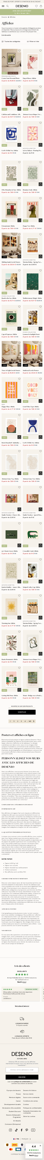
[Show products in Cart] (41, 6)
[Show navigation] (3, 6)
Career (18, 1101)
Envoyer (22, 1077)
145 (30, 721)
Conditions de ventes (30, 1101)
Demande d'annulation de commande (32, 1112)
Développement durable (12, 1104)
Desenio (4, 17)
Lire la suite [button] (6, 35)
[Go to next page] (34, 721)
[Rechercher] (7, 6)
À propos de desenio (14, 1090)
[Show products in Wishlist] (36, 6)
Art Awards (17, 1121)
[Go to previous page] (10, 721)
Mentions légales (15, 1097)
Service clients (28, 1094)
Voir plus (22, 712)
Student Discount (15, 1111)
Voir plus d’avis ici (22, 1006)
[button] (33, 1151)
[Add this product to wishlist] (19, 50)
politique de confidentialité (22, 1082)
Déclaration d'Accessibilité (11, 1108)
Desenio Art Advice (29, 1090)
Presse (18, 1094)
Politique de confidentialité (32, 1108)
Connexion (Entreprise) (13, 1124)
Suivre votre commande (31, 1097)
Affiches (12, 17)
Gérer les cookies (29, 1116)
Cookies (26, 1104)
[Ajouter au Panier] (40, 72)
